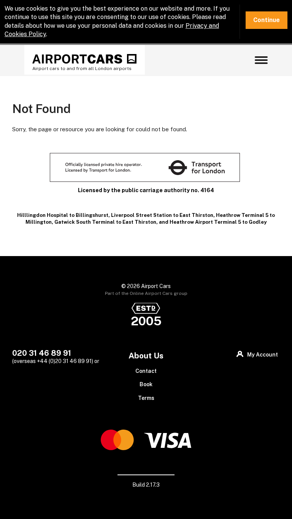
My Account (262, 355)
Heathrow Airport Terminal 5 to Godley (218, 222)
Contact (146, 371)
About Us (146, 355)
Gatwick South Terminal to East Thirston (105, 222)
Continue (266, 20)
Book (146, 384)
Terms (146, 398)
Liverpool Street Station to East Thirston (162, 215)
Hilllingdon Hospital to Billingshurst (62, 215)
